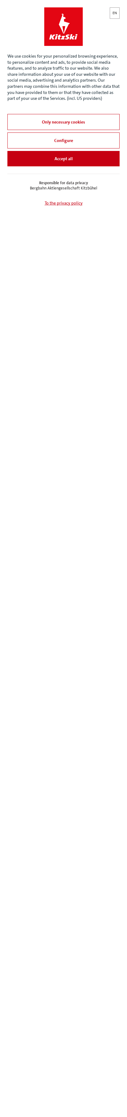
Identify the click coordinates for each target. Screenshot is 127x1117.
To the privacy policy (64, 203)
